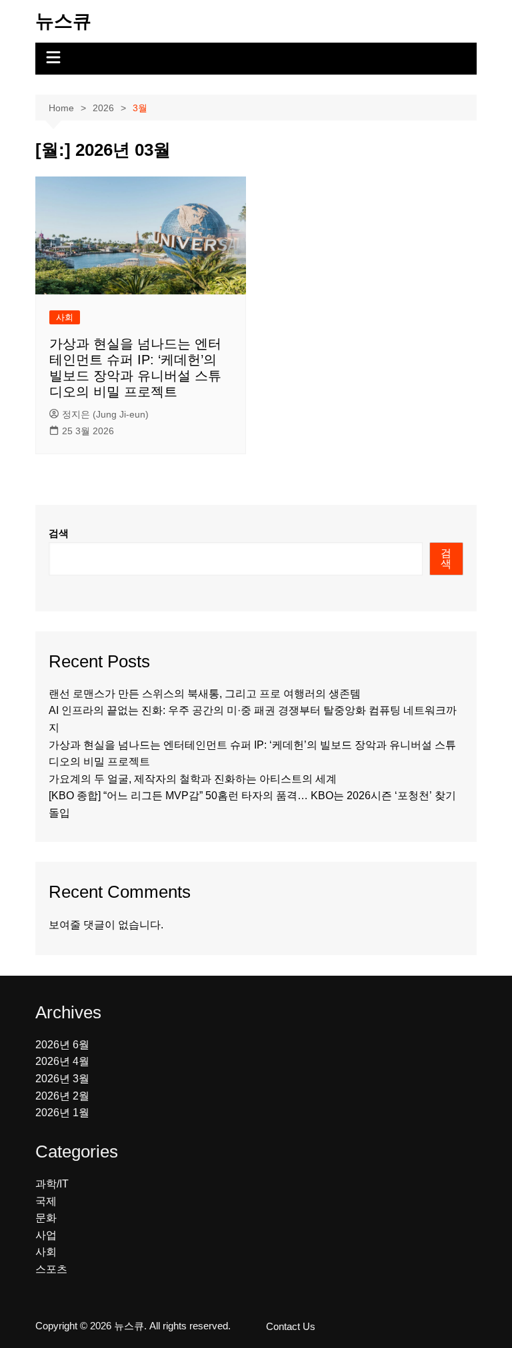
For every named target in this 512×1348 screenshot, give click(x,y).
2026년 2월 (62, 1096)
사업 (46, 1235)
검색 (59, 533)
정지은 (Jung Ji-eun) (105, 414)
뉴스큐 (63, 21)
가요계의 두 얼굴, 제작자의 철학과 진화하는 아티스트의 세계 (193, 779)
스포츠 (51, 1269)
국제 (46, 1201)
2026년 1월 (62, 1112)
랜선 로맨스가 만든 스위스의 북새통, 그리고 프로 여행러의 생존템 (205, 693)
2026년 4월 (62, 1061)
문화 (46, 1217)
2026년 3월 (62, 1078)
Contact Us (290, 1326)
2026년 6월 (62, 1044)
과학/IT (52, 1183)
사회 (64, 317)
